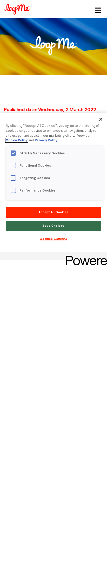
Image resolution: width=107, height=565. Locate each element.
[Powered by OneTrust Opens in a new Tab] (84, 257)
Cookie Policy (17, 140)
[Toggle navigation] (97, 9)
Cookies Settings (53, 239)
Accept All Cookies (53, 212)
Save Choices (53, 225)
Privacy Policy (46, 140)
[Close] (100, 119)
